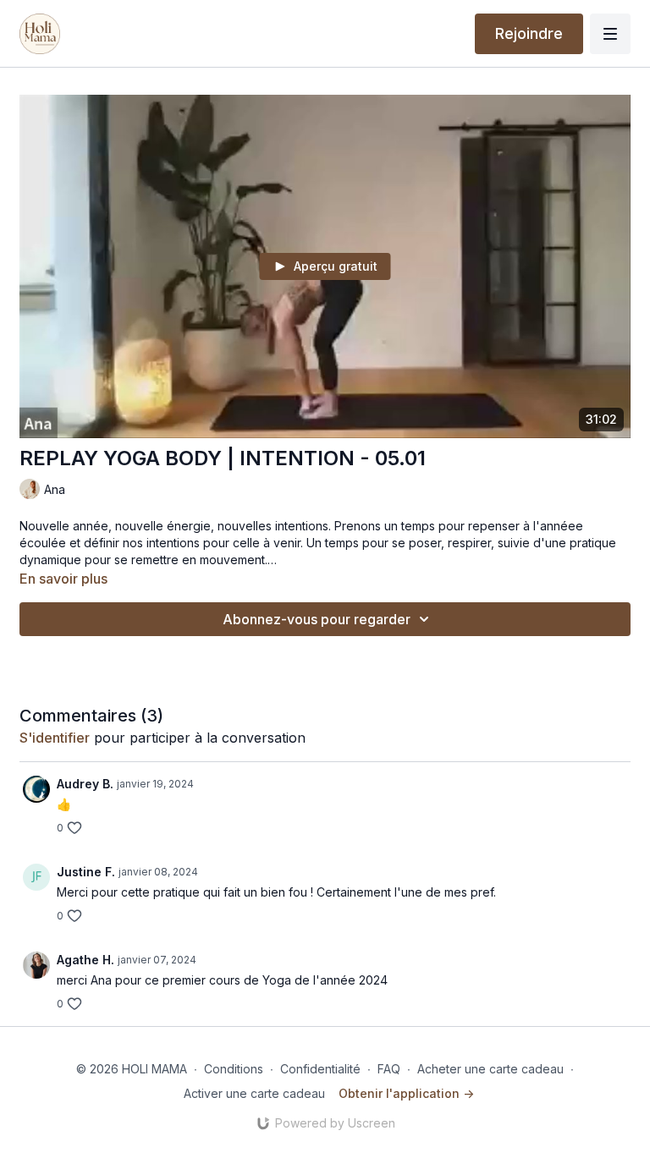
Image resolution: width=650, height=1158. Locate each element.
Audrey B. (85, 784)
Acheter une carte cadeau (490, 1069)
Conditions (233, 1069)
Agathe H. (85, 959)
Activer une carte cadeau (254, 1093)
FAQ (388, 1069)
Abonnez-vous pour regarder (316, 619)
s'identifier (54, 737)
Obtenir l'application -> (406, 1093)
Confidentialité (320, 1069)
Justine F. (86, 871)
